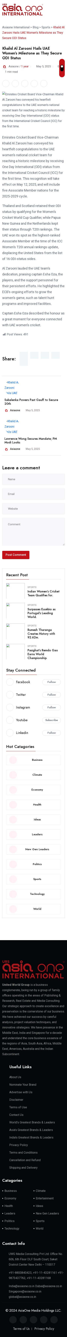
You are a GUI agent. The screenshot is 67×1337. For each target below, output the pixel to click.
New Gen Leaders (47, 1213)
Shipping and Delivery (23, 1167)
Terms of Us (21, 1328)
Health (8, 1206)
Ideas (39, 1206)
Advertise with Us (20, 1092)
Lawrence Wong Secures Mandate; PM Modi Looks (30, 441)
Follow (51, 682)
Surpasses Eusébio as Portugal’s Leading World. (41, 613)
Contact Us (16, 1115)
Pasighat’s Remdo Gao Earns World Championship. (43, 654)
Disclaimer (16, 1100)
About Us (15, 1077)
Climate (41, 1191)
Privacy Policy (18, 1145)
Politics (9, 1221)
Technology (11, 1228)
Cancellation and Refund (25, 1160)
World (39, 1228)
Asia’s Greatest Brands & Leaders (31, 1130)
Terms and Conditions (23, 1152)
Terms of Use (18, 1107)
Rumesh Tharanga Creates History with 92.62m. (41, 634)
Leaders (9, 1213)
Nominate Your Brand (22, 1084)
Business (10, 1191)
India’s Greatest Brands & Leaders (31, 1137)
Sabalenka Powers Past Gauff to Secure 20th (31, 402)
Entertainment (45, 1198)
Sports (32, 587)
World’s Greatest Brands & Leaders (32, 1122)
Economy (10, 1198)
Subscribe (51, 720)
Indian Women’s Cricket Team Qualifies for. (44, 593)
